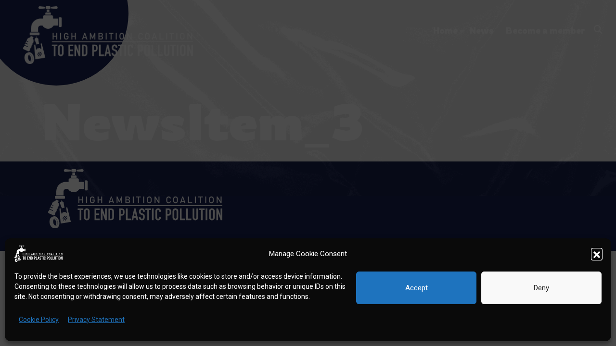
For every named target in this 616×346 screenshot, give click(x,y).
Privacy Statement (96, 319)
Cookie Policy (39, 319)
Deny (541, 288)
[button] (597, 254)
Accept (416, 288)
